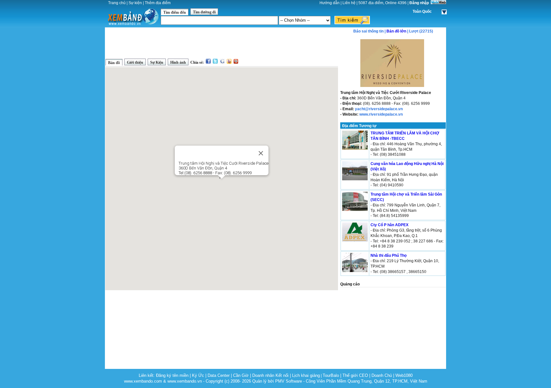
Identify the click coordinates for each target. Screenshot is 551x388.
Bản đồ (114, 63)
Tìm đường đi (204, 12)
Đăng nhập (419, 3)
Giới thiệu (135, 62)
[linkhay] (235, 62)
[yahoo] (229, 62)
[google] (222, 62)
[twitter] (215, 62)
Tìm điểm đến (174, 12)
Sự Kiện (156, 62)
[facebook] (208, 62)
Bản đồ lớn (396, 31)
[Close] (260, 153)
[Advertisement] (222, 42)
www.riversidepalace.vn (381, 114)
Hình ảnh (178, 62)
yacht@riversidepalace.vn (379, 109)
